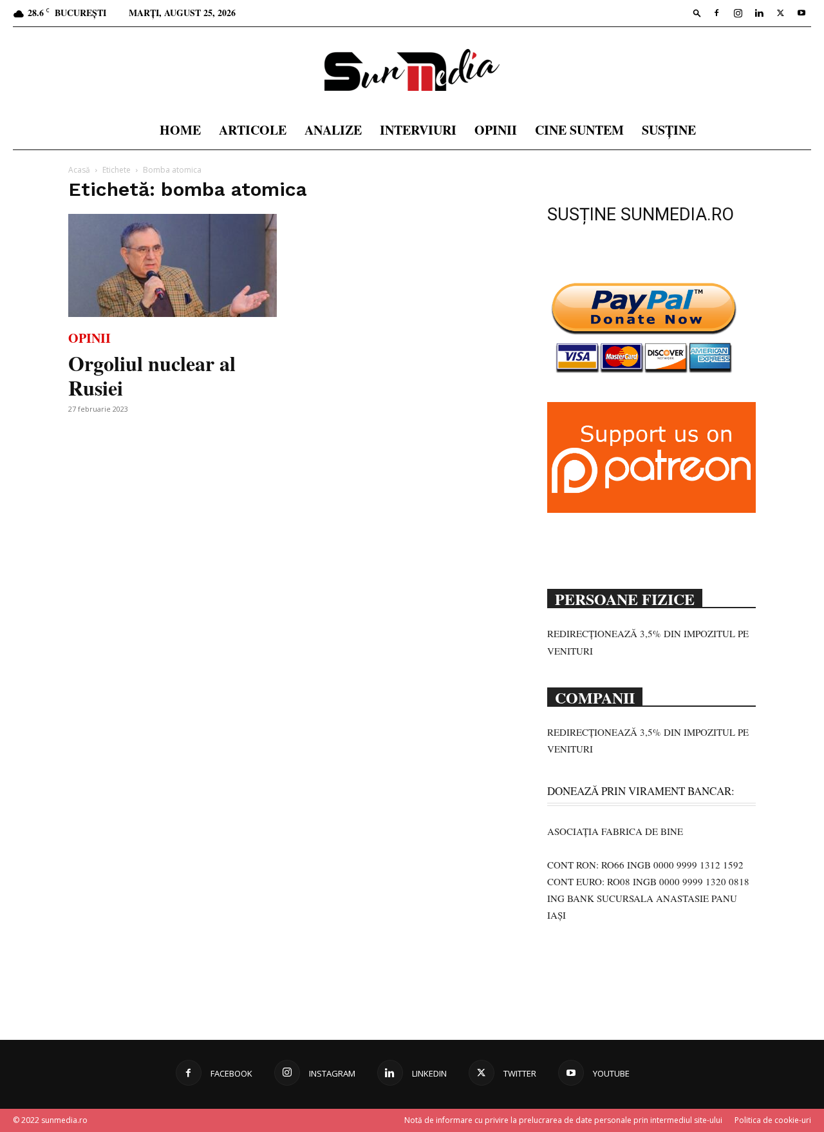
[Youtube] (801, 13)
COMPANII (595, 696)
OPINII (495, 129)
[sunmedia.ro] (412, 70)
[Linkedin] (759, 13)
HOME (180, 129)
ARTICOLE (252, 129)
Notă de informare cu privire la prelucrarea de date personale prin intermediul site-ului (563, 1120)
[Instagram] (737, 13)
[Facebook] (716, 13)
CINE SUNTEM (579, 129)
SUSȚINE (669, 129)
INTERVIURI (418, 129)
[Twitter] (780, 13)
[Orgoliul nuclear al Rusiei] (172, 265)
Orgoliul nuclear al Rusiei (152, 375)
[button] (697, 12)
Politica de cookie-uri (773, 1120)
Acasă (79, 169)
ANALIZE (333, 129)
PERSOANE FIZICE (625, 598)
